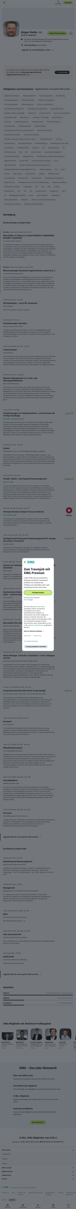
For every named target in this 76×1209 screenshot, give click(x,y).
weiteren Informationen (35, 625)
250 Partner (41, 607)
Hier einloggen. (28, 600)
